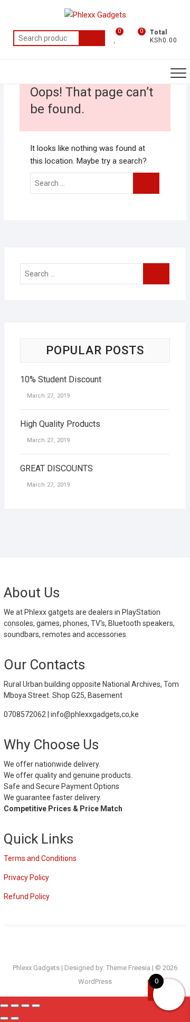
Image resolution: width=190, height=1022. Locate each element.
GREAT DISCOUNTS (56, 468)
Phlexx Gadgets (36, 968)
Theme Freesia (128, 968)
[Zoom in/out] (4, 1005)
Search (92, 38)
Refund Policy (27, 896)
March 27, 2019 (47, 395)
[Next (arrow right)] (15, 1018)
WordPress (95, 981)
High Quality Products (60, 424)
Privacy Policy (26, 877)
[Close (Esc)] (36, 1005)
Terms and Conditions (40, 858)
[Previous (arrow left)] (4, 1018)
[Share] (25, 1005)
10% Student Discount (60, 379)
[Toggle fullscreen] (15, 1005)
